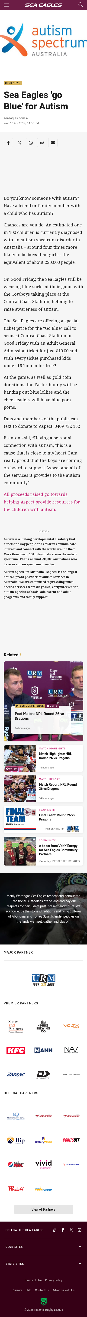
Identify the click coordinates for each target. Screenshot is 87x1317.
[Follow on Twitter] (71, 1230)
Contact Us (42, 1290)
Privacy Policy (53, 1280)
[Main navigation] (6, 5)
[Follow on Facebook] (63, 1230)
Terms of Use (33, 1280)
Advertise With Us (63, 1290)
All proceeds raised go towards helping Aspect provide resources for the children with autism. (42, 501)
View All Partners (43, 1209)
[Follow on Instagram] (79, 1230)
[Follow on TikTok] (54, 1230)
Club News (12, 83)
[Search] (80, 5)
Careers (17, 1290)
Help (28, 1290)
